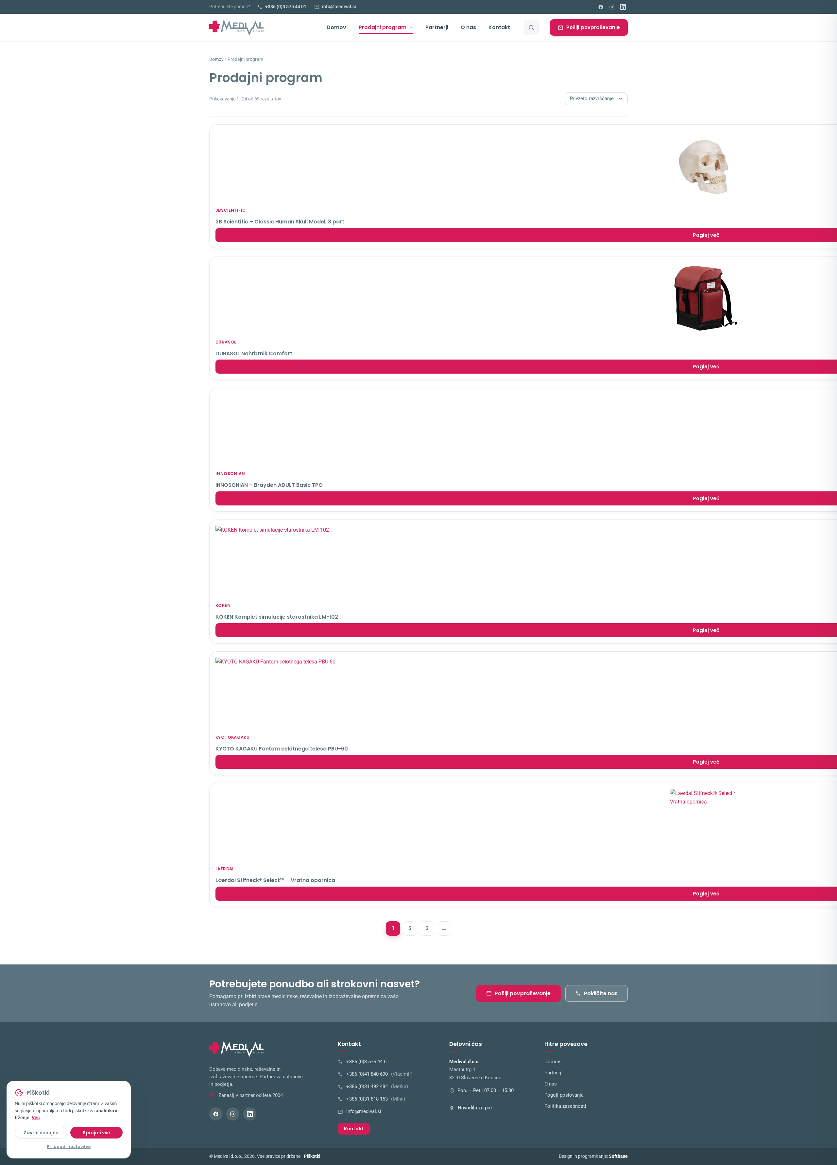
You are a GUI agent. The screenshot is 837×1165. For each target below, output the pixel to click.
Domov (336, 27)
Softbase (618, 1156)
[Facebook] (601, 7)
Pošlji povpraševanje (593, 27)
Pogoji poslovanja (564, 1095)
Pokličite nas (601, 993)
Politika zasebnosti (565, 1106)
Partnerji (436, 27)
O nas (468, 27)
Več (36, 1117)
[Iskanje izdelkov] (531, 27)
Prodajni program (382, 27)
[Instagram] (612, 7)
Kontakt (499, 27)
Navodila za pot (475, 1108)
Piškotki (312, 1156)
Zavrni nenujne (41, 1132)
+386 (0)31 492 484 (377, 1086)
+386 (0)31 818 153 (375, 1099)
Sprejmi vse (96, 1132)
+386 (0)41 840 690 (379, 1074)
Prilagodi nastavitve (69, 1146)
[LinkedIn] (623, 7)
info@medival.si (363, 1111)
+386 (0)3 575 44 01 (367, 1062)
